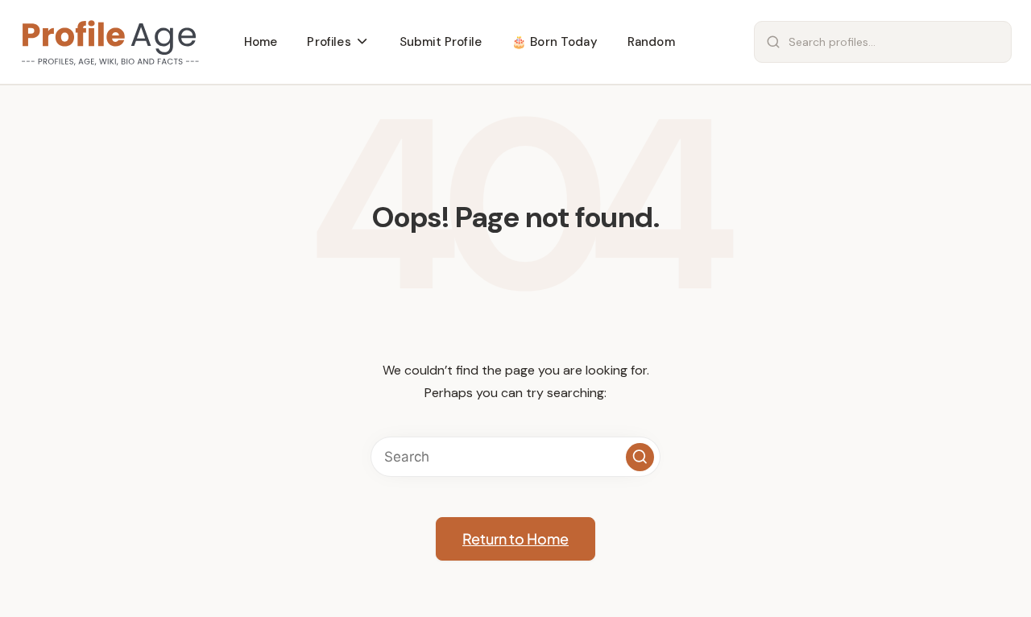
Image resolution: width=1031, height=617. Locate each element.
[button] (640, 457)
